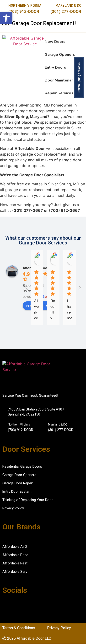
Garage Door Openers (19, 475)
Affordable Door (15, 555)
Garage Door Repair (17, 483)
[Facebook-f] (6, 608)
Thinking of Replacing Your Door (27, 500)
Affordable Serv (14, 571)
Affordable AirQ (14, 546)
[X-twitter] (30, 608)
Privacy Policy (13, 508)
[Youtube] (41, 608)
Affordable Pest (14, 563)
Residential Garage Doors (22, 466)
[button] (6, 18)
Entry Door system (17, 491)
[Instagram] (18, 608)
